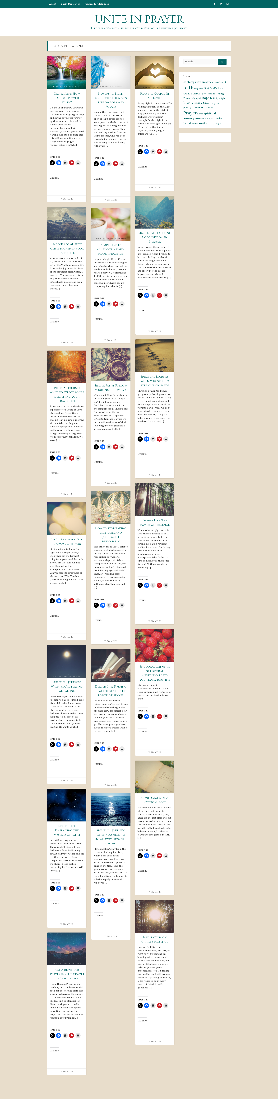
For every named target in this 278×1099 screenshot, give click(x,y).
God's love (216, 88)
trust (187, 123)
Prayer (190, 113)
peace (217, 103)
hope (205, 98)
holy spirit (196, 98)
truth (195, 123)
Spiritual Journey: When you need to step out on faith (155, 381)
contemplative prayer (196, 81)
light (223, 98)
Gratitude (197, 94)
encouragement (218, 82)
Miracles (208, 103)
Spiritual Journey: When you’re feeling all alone (67, 686)
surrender (216, 118)
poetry (187, 107)
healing (211, 93)
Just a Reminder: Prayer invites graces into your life (67, 974)
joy (219, 98)
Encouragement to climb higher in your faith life (67, 248)
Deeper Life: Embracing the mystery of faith (67, 830)
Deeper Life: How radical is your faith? (67, 98)
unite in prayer (211, 123)
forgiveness (198, 89)
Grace (187, 93)
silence (200, 114)
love (186, 103)
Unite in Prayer (139, 19)
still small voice (202, 118)
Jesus (213, 98)
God (206, 88)
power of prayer (202, 107)
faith (188, 87)
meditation (196, 103)
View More (66, 198)
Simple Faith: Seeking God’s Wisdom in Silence (155, 237)
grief (204, 93)
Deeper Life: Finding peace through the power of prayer (110, 691)
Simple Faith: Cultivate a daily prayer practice (110, 249)
